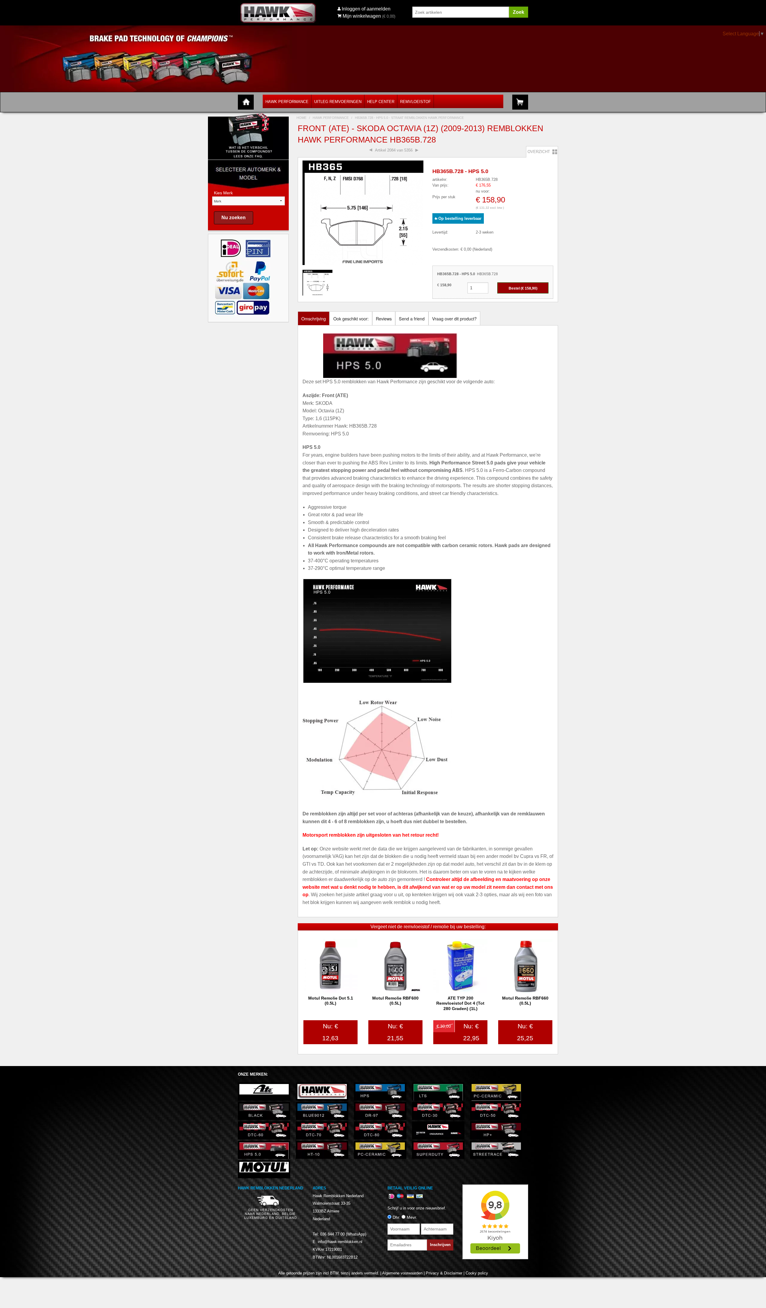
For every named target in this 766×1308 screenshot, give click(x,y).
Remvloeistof (415, 101)
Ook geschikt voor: (351, 318)
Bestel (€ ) (523, 288)
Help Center (380, 101)
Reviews (384, 318)
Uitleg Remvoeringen (337, 101)
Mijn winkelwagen (362, 16)
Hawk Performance (286, 101)
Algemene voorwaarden (402, 1273)
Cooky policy (477, 1273)
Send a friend (412, 318)
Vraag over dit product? (454, 318)
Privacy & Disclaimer (444, 1273)
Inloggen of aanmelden (366, 8)
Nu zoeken (233, 217)
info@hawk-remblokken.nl (340, 1241)
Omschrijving (313, 318)
